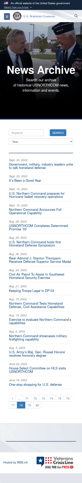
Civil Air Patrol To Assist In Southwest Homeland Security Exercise (36, 276)
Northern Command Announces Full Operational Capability (35, 211)
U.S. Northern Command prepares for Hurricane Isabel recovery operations (37, 195)
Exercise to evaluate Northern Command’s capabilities (40, 321)
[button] (18, 7)
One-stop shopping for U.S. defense (35, 384)
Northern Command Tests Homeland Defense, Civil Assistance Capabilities (36, 305)
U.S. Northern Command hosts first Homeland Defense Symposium (35, 244)
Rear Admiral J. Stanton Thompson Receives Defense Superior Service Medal (40, 260)
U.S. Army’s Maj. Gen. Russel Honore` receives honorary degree (37, 353)
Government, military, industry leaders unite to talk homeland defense (41, 166)
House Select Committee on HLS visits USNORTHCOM (37, 370)
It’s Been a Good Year (25, 180)
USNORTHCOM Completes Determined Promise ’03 (38, 227)
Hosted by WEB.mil (15, 462)
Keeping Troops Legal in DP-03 (31, 290)
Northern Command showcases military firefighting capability (38, 337)
